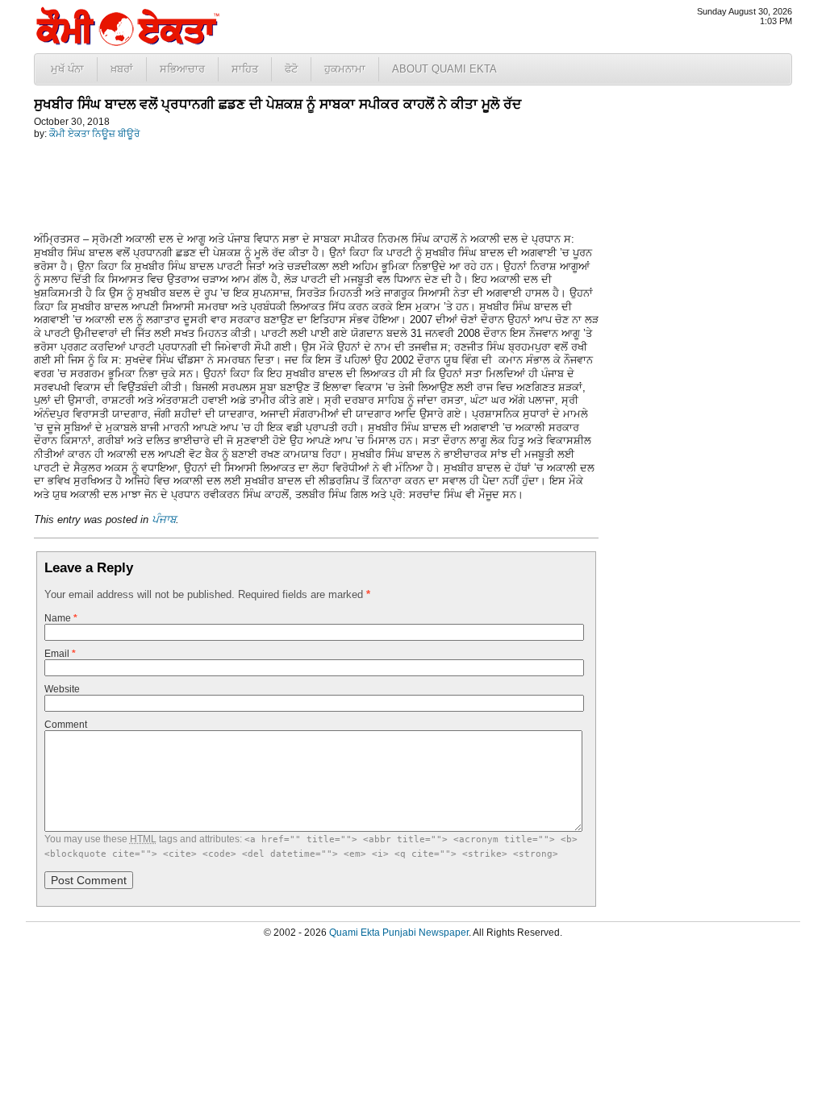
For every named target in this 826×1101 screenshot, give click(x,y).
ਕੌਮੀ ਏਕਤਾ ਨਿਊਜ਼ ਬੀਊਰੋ (94, 133)
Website (62, 689)
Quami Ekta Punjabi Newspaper (399, 932)
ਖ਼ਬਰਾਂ (122, 69)
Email (60, 653)
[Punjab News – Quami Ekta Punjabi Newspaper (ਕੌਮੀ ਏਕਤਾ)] (126, 42)
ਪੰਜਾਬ (164, 519)
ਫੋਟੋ (291, 69)
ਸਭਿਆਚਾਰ (182, 69)
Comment (65, 724)
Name (60, 618)
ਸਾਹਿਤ (245, 69)
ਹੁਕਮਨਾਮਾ (344, 69)
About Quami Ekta (444, 69)
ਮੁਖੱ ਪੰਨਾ (67, 69)
